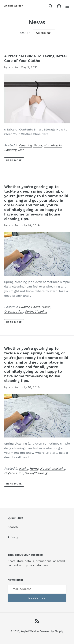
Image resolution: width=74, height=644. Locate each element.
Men (21, 150)
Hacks (37, 145)
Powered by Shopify (52, 631)
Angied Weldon (29, 631)
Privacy (13, 537)
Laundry (10, 150)
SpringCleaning (36, 311)
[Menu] (67, 6)
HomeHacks (53, 145)
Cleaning (25, 145)
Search (13, 527)
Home (46, 307)
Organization (13, 311)
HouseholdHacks (52, 468)
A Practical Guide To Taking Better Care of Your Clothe (35, 58)
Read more (14, 160)
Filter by (24, 32)
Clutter (24, 307)
